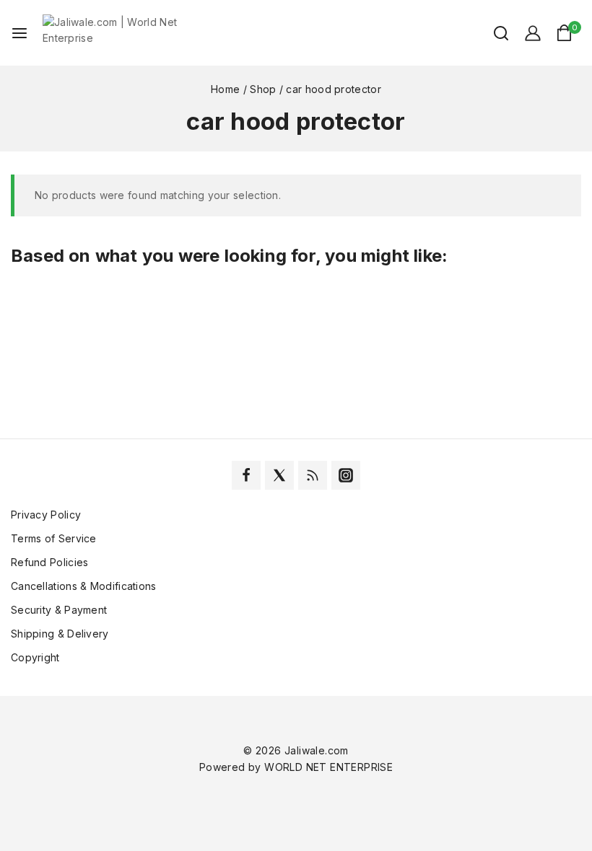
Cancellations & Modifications (84, 586)
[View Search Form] (494, 33)
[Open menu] (19, 33)
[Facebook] (246, 475)
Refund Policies (50, 562)
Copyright (35, 657)
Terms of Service (54, 538)
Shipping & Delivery (60, 633)
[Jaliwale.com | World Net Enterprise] (115, 33)
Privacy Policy (46, 514)
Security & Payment (59, 610)
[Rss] (312, 475)
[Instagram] (345, 475)
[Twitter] (279, 475)
